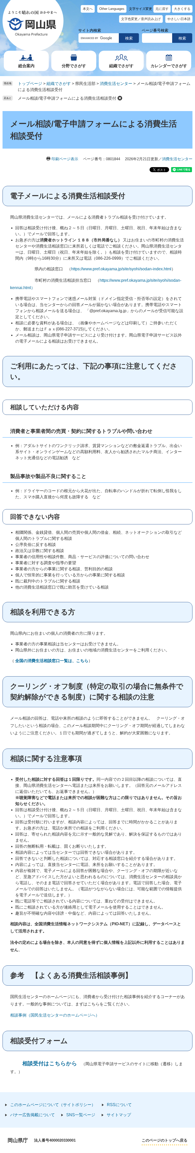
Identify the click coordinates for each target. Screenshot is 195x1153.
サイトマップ (119, 1115)
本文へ (88, 9)
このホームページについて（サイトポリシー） (52, 1105)
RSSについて (119, 1105)
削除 (120, 98)
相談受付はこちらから (49, 1063)
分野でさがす (74, 66)
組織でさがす (121, 66)
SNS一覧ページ (80, 1115)
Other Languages (111, 9)
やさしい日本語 (178, 19)
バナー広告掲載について (32, 1115)
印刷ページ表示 (65, 159)
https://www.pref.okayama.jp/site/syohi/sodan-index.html (121, 269)
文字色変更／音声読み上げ (141, 19)
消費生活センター (116, 83)
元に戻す (162, 9)
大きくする (182, 9)
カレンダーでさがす (169, 66)
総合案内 (26, 66)
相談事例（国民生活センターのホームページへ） (55, 1015)
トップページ (30, 83)
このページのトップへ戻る (164, 1140)
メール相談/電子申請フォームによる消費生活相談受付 (67, 98)
